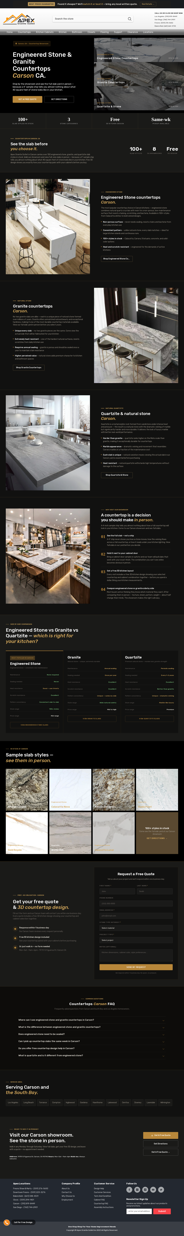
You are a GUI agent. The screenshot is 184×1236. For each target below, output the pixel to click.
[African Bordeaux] (114, 790)
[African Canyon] (27, 790)
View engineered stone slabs (34, 725)
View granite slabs (92, 719)
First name (105, 886)
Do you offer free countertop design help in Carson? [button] (46, 1048)
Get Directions (156, 838)
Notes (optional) (108, 947)
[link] (48, 556)
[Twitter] (161, 1190)
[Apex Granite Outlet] (48, 226)
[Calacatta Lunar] (114, 833)
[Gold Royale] (27, 833)
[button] (92, 1019)
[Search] (93, 19)
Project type (107, 934)
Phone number (106, 898)
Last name (142, 886)
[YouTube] (153, 1190)
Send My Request (136, 967)
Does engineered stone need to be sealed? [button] (41, 1034)
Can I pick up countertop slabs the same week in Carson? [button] (49, 1041)
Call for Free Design (23, 1222)
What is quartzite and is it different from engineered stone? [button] (50, 1055)
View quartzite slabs (149, 719)
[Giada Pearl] (157, 790)
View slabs (174, 58)
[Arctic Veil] (70, 833)
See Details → (148, 4)
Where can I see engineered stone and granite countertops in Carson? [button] (56, 1020)
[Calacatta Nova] (70, 790)
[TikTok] (145, 1190)
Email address (107, 910)
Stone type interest (110, 922)
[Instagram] (137, 1190)
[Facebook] (129, 1190)
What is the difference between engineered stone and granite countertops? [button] (59, 1027)
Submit (162, 1211)
